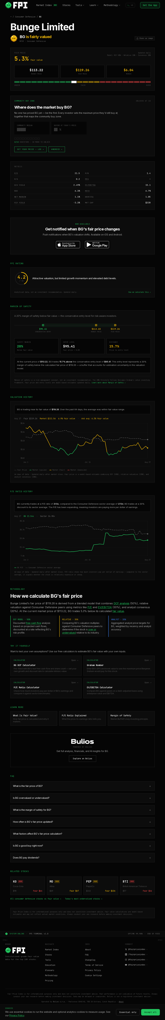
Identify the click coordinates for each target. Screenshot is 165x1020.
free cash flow (33, 623)
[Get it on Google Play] (97, 244)
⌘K (130, 5)
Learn (93, 5)
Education (50, 965)
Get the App (150, 5)
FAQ (86, 955)
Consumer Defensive (25, 16)
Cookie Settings (93, 975)
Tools (78, 5)
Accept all (150, 1012)
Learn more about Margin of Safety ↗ (109, 383)
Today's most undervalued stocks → (83, 899)
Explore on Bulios (82, 758)
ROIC (87, 191)
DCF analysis (121, 603)
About (88, 949)
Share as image (146, 38)
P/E (16, 173)
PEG (87, 179)
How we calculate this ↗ (139, 292)
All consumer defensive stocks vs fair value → (35, 899)
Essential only (127, 1012)
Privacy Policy (93, 970)
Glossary (49, 970)
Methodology (111, 5)
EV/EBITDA (90, 185)
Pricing (49, 980)
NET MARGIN (20, 197)
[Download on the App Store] (68, 244)
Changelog (90, 960)
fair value (118, 611)
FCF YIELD (19, 203)
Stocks (66, 5)
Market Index (46, 5)
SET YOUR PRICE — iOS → (30, 149)
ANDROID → (56, 149)
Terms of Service (94, 965)
